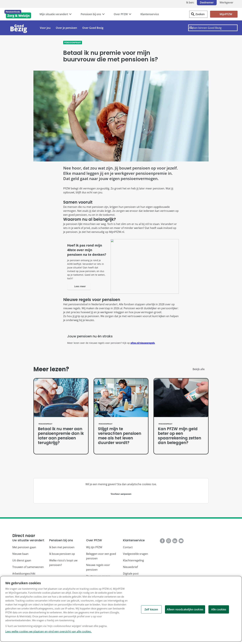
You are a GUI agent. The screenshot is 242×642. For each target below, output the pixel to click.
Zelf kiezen (151, 609)
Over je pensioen (66, 28)
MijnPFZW (226, 14)
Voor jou (45, 28)
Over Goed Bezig (92, 28)
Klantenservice (149, 14)
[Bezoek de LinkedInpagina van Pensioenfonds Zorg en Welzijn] (174, 540)
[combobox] (213, 28)
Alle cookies (218, 609)
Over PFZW (121, 14)
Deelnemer (207, 2)
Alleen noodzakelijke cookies (185, 609)
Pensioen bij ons (91, 14)
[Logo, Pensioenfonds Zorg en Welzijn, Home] (17, 14)
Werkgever (226, 2)
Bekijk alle (199, 369)
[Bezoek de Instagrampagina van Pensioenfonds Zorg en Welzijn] (168, 540)
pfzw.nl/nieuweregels (143, 342)
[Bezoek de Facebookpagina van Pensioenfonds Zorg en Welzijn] (162, 540)
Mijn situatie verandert (54, 14)
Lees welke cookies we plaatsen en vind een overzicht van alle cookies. (48, 631)
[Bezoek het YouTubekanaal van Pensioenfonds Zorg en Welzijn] (181, 540)
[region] (121, 609)
